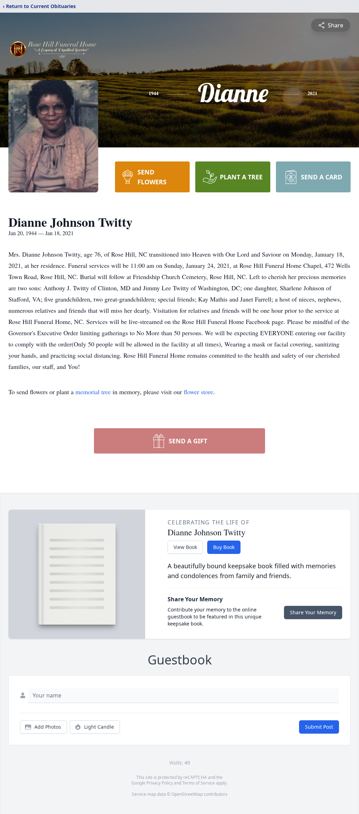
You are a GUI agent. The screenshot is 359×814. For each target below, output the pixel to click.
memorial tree (93, 392)
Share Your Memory (313, 612)
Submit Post (319, 726)
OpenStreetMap (187, 794)
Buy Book (224, 547)
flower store (198, 392)
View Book (185, 547)
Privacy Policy (160, 783)
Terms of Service (198, 783)
